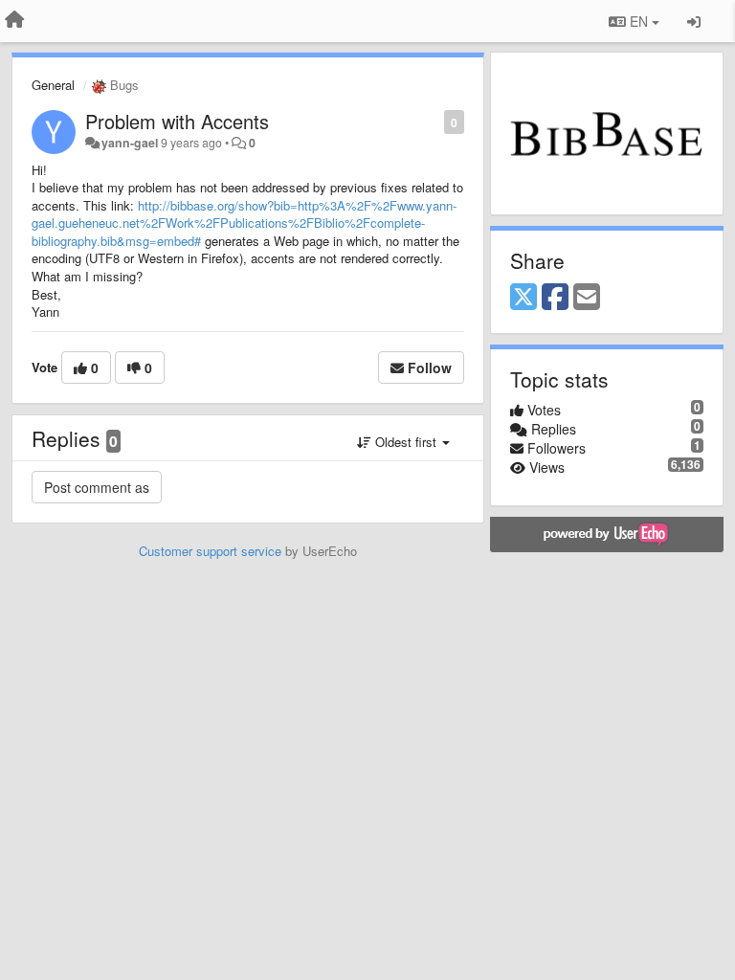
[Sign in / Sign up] (694, 21)
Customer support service (210, 551)
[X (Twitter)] (523, 297)
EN (639, 21)
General (53, 85)
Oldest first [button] (405, 442)
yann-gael (129, 142)
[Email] (586, 297)
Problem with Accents (177, 121)
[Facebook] (555, 297)
